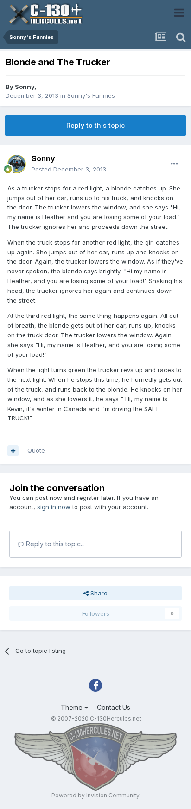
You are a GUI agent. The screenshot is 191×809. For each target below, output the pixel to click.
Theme (72, 707)
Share (98, 593)
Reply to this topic (95, 125)
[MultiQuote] (13, 450)
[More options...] (174, 164)
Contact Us (113, 707)
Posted (69, 169)
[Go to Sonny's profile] (16, 164)
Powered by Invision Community (95, 795)
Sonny (24, 86)
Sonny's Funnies (91, 95)
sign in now (53, 507)
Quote (36, 450)
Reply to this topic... (54, 544)
